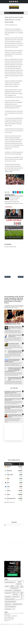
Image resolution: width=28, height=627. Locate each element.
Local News (18, 583)
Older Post (21, 276)
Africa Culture (8, 609)
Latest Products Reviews (10, 601)
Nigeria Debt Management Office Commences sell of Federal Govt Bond (14, 378)
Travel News (7, 596)
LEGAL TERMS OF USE (9, 617)
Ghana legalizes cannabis (13, 343)
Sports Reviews (8, 590)
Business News (17, 590)
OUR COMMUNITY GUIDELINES (10, 615)
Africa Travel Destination (10, 606)
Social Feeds (8, 592)
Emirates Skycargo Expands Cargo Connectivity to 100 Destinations (14, 360)
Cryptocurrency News (17, 604)
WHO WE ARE (7, 614)
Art (13, 609)
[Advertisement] (14, 287)
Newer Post (7, 276)
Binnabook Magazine (9, 582)
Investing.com (11, 502)
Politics (6, 586)
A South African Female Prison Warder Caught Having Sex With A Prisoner (15, 415)
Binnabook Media (11, 624)
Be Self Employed (14, 588)
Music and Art (15, 596)
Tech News (15, 594)
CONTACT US (7, 620)
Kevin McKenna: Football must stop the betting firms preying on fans (15, 327)
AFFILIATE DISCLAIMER (9, 619)
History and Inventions (10, 599)
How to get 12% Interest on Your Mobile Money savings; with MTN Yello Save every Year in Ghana (13, 407)
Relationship (7, 604)
